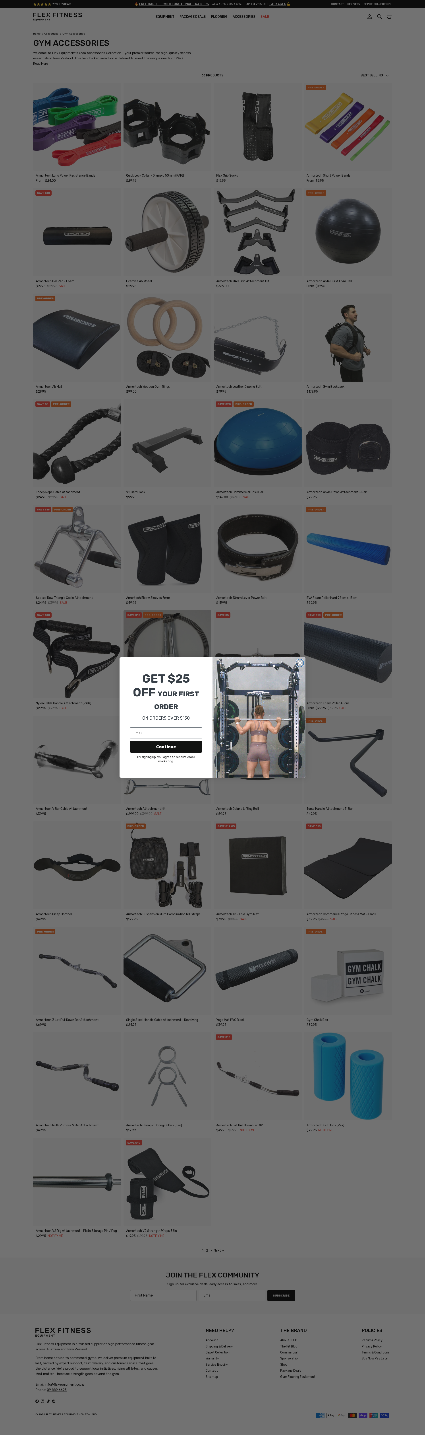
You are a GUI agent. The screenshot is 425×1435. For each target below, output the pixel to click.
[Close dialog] (300, 663)
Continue (166, 746)
